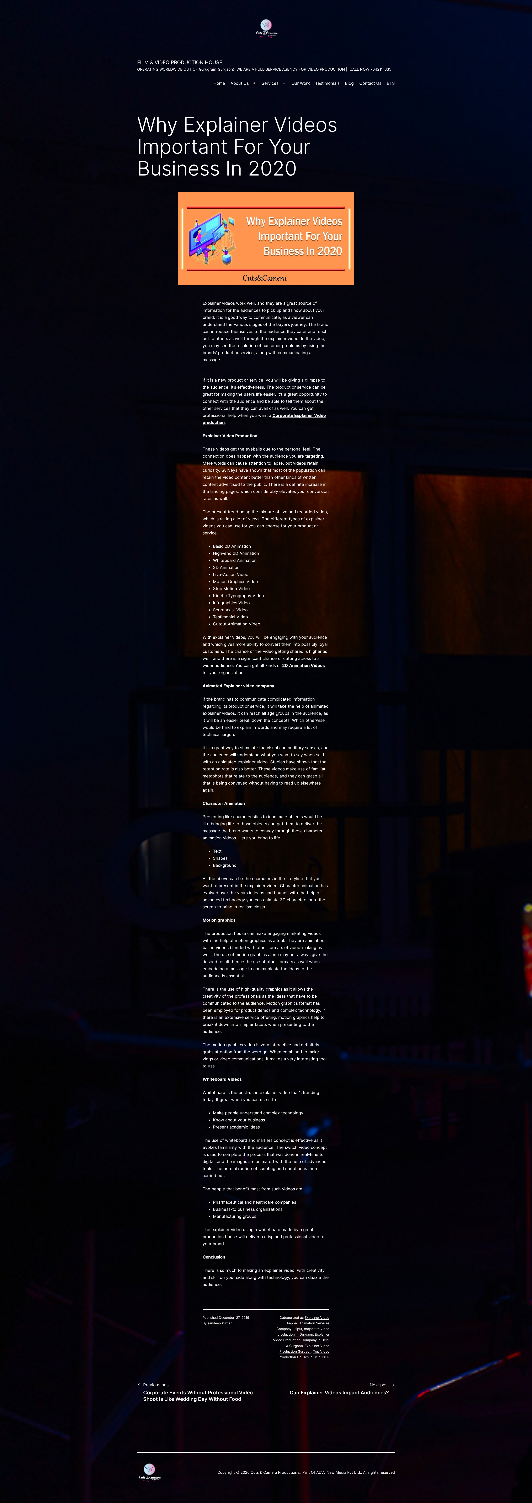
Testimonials (327, 83)
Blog (349, 83)
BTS (391, 83)
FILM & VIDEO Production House (179, 62)
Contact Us (370, 83)
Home (219, 83)
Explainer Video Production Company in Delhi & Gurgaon (301, 1340)
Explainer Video (317, 1317)
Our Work (301, 83)
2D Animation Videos (303, 665)
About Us (239, 83)
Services (270, 83)
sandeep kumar (220, 1323)
